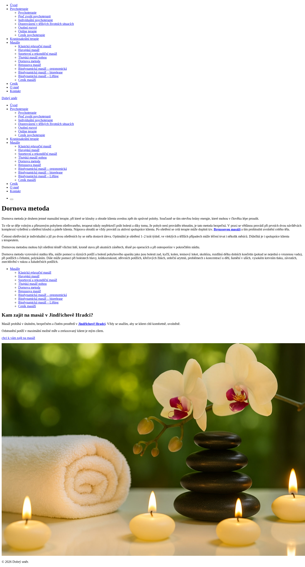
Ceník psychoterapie (31, 35)
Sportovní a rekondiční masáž (37, 53)
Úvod (13, 5)
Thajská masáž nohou (32, 57)
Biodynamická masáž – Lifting (38, 76)
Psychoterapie (19, 9)
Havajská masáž (28, 50)
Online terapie (27, 31)
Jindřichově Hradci (91, 324)
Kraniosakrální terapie (24, 38)
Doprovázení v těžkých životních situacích (46, 24)
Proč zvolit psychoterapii (34, 16)
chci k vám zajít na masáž (18, 338)
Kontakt (15, 91)
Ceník (14, 83)
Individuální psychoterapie (35, 20)
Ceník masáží (27, 80)
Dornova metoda (29, 61)
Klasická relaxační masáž (34, 46)
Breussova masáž (29, 65)
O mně (14, 87)
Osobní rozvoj (27, 27)
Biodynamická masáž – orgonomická (42, 68)
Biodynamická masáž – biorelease (40, 72)
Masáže (15, 42)
